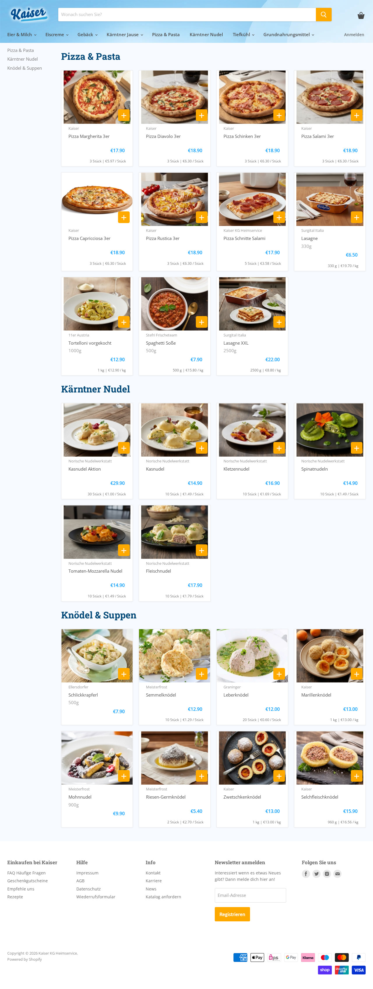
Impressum (87, 873)
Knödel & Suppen (24, 68)
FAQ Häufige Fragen (26, 873)
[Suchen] (324, 14)
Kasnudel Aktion (84, 469)
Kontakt (153, 873)
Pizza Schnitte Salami (244, 238)
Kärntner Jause (123, 34)
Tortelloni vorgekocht (89, 343)
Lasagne (309, 238)
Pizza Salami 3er (317, 136)
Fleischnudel (158, 571)
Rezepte (15, 896)
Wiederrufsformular (95, 896)
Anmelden (354, 34)
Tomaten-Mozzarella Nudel (95, 571)
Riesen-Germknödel (166, 797)
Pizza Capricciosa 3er (89, 238)
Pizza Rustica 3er (163, 238)
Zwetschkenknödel (242, 797)
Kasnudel (155, 469)
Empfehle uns (20, 889)
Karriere (154, 880)
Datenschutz (88, 889)
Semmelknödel (161, 695)
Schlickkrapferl (83, 695)
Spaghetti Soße (161, 343)
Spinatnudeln (314, 469)
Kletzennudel (236, 469)
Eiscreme (55, 34)
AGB (80, 880)
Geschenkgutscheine (27, 880)
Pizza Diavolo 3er (163, 136)
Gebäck (86, 34)
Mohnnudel (80, 797)
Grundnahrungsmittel (287, 34)
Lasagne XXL (236, 343)
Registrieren (232, 914)
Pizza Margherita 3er (89, 136)
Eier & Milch (20, 34)
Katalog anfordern (163, 896)
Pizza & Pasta (166, 34)
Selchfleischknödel (319, 797)
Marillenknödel (316, 695)
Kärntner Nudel (206, 34)
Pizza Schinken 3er (242, 136)
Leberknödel (236, 695)
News (151, 889)
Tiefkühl (242, 34)
